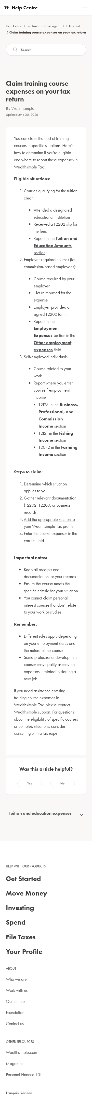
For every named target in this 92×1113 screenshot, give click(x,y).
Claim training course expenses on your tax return (47, 32)
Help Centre (14, 26)
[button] (29, 783)
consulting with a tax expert (37, 733)
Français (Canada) (20, 1093)
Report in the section (56, 245)
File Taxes (32, 26)
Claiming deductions (57, 26)
